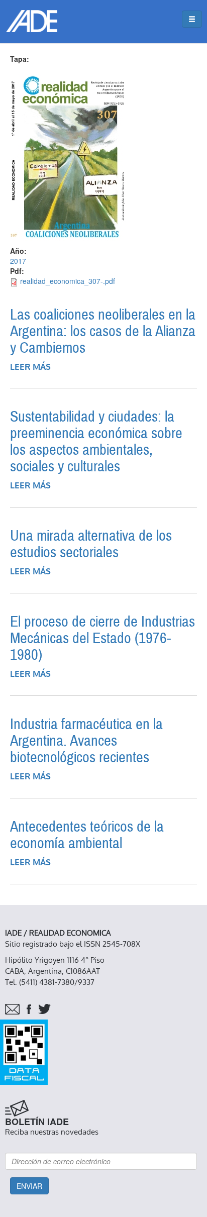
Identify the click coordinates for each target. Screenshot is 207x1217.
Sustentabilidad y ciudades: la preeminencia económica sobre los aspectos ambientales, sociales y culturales (96, 441)
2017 (18, 261)
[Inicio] (31, 21)
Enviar (29, 1186)
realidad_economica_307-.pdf (67, 281)
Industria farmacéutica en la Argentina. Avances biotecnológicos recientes (86, 741)
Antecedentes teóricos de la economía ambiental (87, 835)
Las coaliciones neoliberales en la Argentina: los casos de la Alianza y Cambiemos (102, 331)
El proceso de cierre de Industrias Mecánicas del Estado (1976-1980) (102, 638)
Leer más (30, 367)
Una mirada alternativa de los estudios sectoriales (91, 544)
